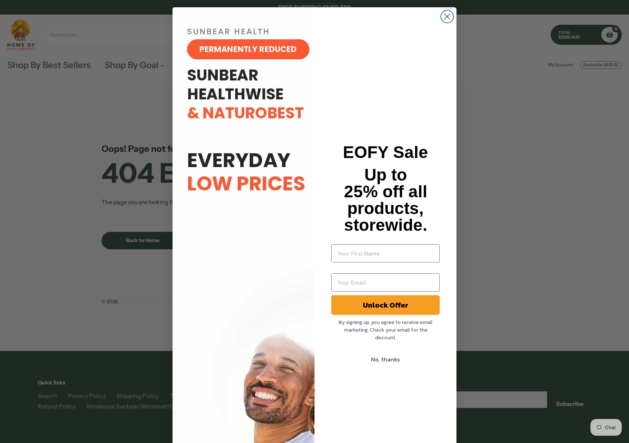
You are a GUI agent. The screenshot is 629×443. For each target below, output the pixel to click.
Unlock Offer (385, 305)
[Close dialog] (447, 16)
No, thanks (385, 359)
